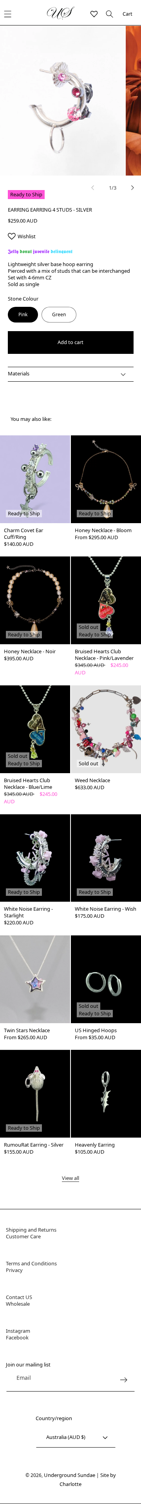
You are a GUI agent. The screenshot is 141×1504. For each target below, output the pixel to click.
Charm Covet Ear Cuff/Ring (23, 533)
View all (70, 1178)
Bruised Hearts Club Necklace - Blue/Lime (28, 783)
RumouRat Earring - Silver (33, 1145)
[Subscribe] (123, 1380)
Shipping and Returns (31, 1229)
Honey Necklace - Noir (30, 651)
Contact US (19, 1297)
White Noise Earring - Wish (105, 909)
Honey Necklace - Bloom (103, 530)
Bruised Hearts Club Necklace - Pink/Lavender (104, 654)
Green (59, 314)
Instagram (18, 1330)
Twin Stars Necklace (27, 1030)
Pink (22, 314)
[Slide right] (132, 188)
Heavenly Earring (95, 1145)
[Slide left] (92, 188)
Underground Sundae (69, 1475)
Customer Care (23, 1236)
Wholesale (18, 1303)
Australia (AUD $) (65, 1437)
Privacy (14, 1270)
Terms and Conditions (31, 1263)
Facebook (17, 1337)
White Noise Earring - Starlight (28, 912)
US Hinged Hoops (96, 1030)
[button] (108, 14)
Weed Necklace (92, 780)
